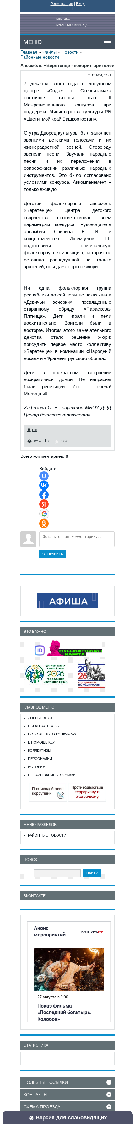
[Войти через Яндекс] (44, 504)
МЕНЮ (33, 42)
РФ (34, 430)
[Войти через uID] (44, 476)
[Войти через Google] (44, 514)
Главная (28, 51)
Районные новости (39, 56)
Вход (80, 4)
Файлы (49, 51)
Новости (70, 51)
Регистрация (62, 4)
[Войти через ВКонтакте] (44, 485)
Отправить (52, 554)
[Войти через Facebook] (44, 494)
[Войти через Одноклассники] (44, 523)
